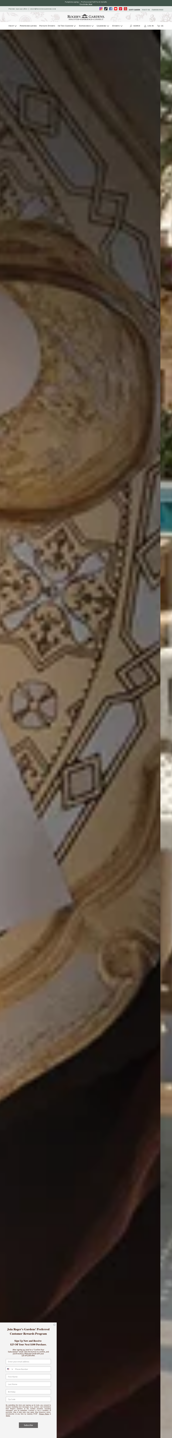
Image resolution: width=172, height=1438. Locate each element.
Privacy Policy (44, 1414)
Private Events (47, 25)
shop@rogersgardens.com (43, 9)
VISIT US (146, 10)
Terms (8, 1416)
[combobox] (10, 1369)
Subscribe (28, 1425)
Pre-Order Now (86, 4)
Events (116, 25)
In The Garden (65, 25)
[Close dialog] (54, 1324)
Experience (85, 25)
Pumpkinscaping (28, 25)
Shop (11, 25)
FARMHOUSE (157, 10)
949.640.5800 (21, 9)
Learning (101, 25)
